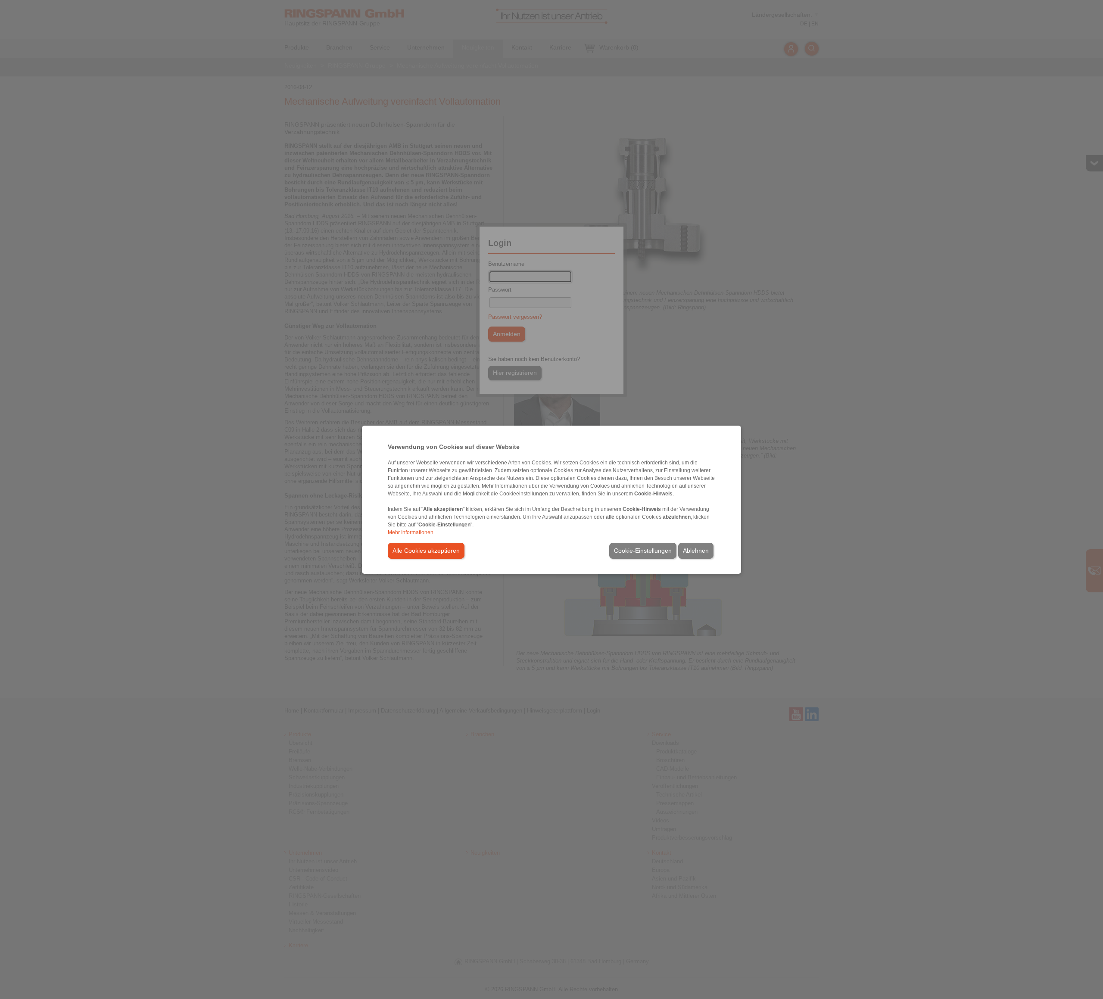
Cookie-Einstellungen (643, 550)
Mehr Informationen (410, 532)
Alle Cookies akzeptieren (426, 550)
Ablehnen (696, 550)
